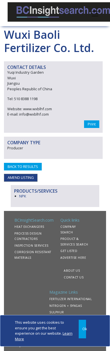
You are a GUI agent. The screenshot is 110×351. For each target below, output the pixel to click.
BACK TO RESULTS (23, 166)
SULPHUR (56, 312)
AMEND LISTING (21, 177)
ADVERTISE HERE (73, 258)
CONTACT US (73, 277)
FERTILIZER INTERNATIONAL (70, 299)
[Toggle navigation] (95, 13)
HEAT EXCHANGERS (29, 227)
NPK (22, 196)
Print (92, 124)
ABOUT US (72, 271)
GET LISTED (68, 251)
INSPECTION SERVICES (31, 246)
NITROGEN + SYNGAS (65, 306)
